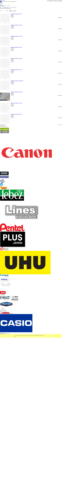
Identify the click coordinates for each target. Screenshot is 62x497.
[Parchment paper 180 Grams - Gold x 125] (5, 52)
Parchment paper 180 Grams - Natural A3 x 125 (17, 80)
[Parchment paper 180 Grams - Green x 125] (5, 63)
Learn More (12, 15)
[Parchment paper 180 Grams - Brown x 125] (5, 30)
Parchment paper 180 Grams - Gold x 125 (16, 47)
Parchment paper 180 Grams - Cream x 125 (16, 36)
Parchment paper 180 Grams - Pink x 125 (16, 114)
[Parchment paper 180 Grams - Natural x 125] (5, 97)
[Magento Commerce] (2, 0)
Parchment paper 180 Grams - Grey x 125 (16, 69)
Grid (3, 10)
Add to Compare (60, 17)
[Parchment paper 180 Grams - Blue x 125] (5, 19)
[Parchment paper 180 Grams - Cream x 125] (5, 41)
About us (52, 0)
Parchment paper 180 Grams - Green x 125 (16, 58)
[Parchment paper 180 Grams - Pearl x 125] (5, 108)
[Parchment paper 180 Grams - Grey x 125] (5, 74)
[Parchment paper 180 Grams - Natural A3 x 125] (5, 85)
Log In (58, 0)
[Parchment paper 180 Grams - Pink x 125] (5, 119)
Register (60, 0)
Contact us (55, 0)
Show (6, 10)
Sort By (10, 10)
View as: (1, 10)
